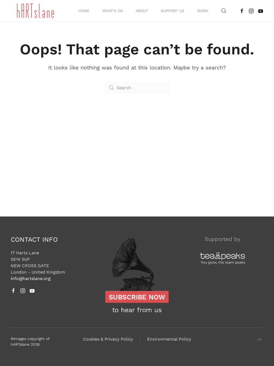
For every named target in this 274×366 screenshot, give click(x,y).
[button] (223, 10)
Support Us (172, 11)
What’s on (112, 11)
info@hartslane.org (31, 278)
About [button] (142, 11)
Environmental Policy (169, 339)
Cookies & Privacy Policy (108, 339)
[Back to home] (35, 10)
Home (83, 11)
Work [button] (202, 11)
